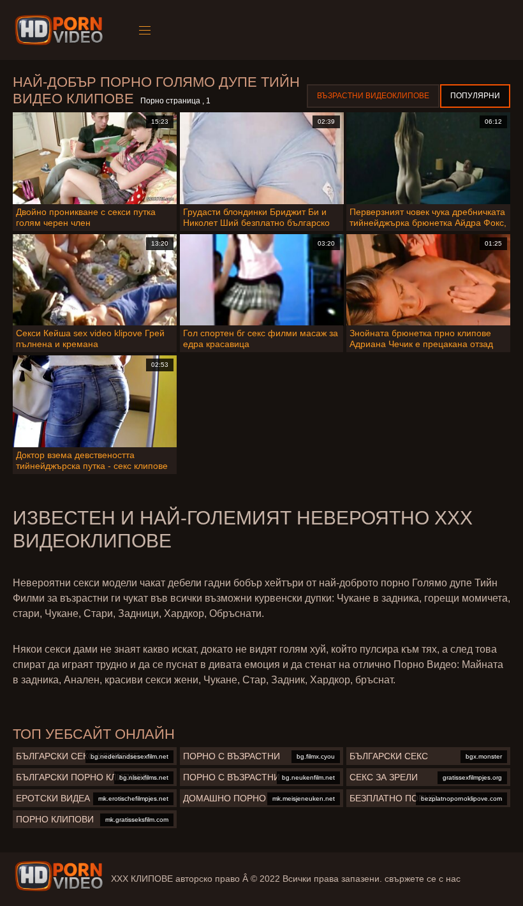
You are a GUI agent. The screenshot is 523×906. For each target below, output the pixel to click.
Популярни (475, 95)
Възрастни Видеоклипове (373, 95)
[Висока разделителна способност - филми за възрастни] (61, 30)
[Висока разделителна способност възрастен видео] (59, 876)
